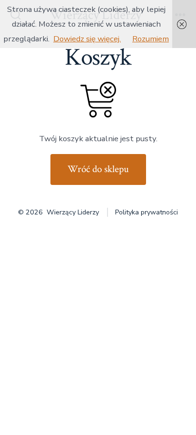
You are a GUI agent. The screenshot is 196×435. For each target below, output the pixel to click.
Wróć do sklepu (98, 169)
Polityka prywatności (146, 212)
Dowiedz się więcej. (87, 38)
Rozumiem (150, 38)
